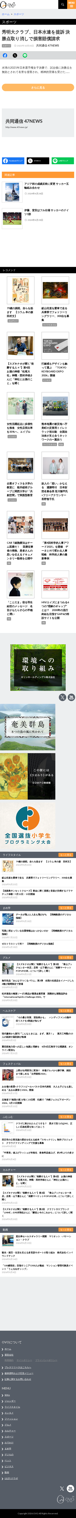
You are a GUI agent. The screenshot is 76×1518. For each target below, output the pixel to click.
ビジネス (47, 380)
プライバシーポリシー (46, 1360)
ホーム (8, 1348)
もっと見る (65, 854)
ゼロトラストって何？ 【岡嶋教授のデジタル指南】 (28, 943)
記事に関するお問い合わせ (18, 1379)
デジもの (9, 1454)
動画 (7, 1472)
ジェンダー (10, 1401)
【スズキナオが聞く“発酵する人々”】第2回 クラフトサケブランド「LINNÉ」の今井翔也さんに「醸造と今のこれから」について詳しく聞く (37, 1212)
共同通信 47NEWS (47, 45)
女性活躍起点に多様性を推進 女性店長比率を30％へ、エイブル (20, 427)
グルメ (8, 1424)
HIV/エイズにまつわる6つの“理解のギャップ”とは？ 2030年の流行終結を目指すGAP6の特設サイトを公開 (55, 610)
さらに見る (38, 87)
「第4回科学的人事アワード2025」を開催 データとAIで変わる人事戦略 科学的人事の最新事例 (55, 550)
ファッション (11, 1418)
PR (43, 504)
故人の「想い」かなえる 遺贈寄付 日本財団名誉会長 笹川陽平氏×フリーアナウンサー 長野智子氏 (55, 491)
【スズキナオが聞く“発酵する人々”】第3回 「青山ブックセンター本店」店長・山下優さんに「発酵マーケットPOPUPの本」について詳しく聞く (44, 967)
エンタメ (9, 1412)
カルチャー (13, 321)
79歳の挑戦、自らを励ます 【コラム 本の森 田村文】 (21, 312)
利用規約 (9, 1360)
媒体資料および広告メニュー (19, 1373)
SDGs (7, 1395)
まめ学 (8, 1448)
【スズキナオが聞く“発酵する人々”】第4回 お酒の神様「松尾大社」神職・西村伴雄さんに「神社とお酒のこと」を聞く (44, 1179)
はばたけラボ (11, 1478)
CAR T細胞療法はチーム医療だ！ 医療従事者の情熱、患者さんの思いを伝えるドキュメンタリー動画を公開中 (20, 550)
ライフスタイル (49, 325)
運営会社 (9, 1354)
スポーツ (6, 46)
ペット (8, 1460)
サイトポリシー (24, 1360)
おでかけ (9, 1442)
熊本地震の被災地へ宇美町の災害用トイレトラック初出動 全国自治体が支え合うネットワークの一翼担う (54, 431)
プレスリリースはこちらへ (18, 1367)
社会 (61, 444)
